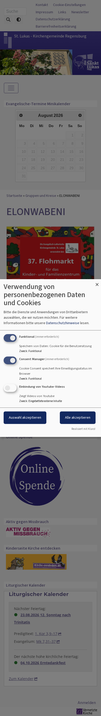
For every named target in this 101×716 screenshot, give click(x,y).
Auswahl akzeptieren (25, 417)
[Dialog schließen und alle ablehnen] (97, 282)
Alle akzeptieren (77, 417)
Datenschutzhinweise (62, 323)
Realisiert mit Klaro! (83, 429)
